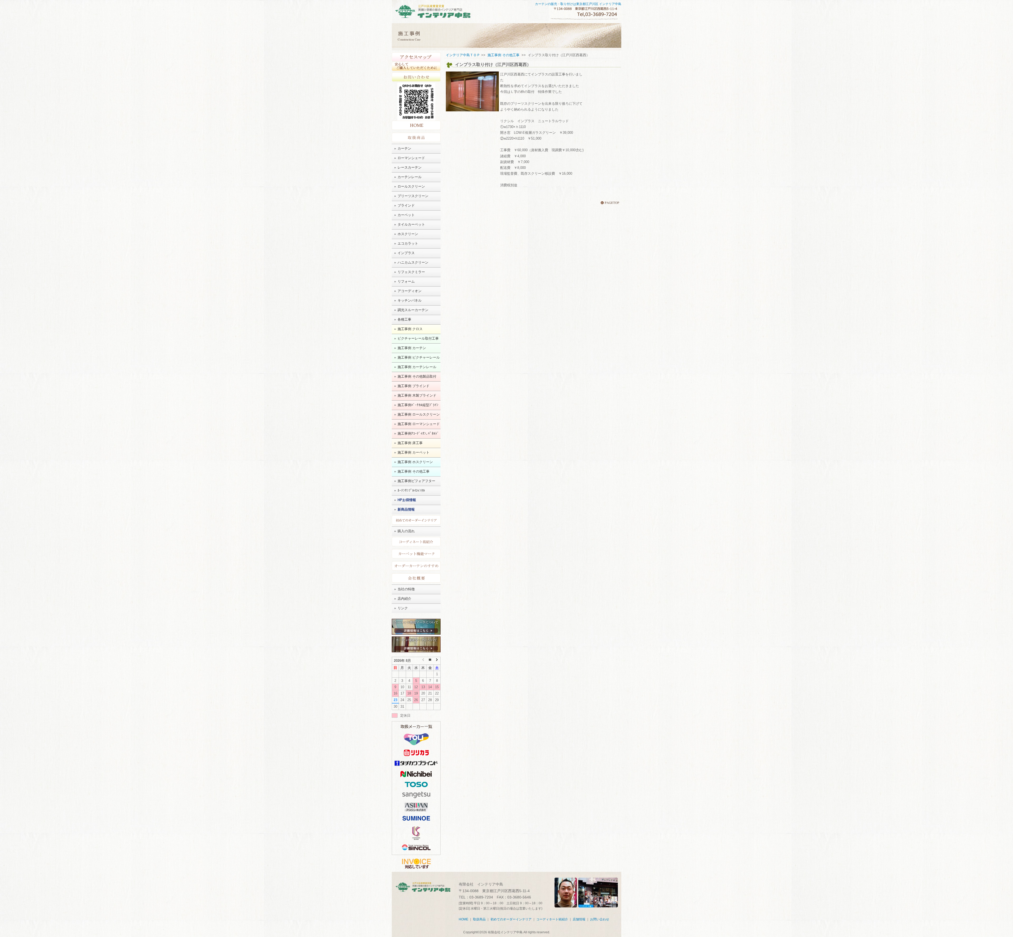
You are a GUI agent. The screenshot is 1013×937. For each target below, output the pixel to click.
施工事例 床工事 (410, 443)
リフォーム (406, 281)
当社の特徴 (406, 589)
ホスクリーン (408, 234)
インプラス (406, 253)
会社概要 (416, 578)
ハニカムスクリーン (413, 262)
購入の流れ (406, 531)
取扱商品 (416, 137)
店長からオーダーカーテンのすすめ (416, 566)
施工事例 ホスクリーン (415, 462)
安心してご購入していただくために (416, 66)
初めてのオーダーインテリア (416, 520)
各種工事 (404, 319)
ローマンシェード (411, 158)
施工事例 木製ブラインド (417, 395)
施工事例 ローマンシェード (419, 424)
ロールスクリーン (411, 186)
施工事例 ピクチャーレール (419, 357)
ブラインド (406, 205)
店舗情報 (579, 919)
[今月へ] (430, 660)
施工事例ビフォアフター (416, 481)
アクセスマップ (416, 57)
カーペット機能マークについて (416, 553)
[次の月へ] (436, 660)
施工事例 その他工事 (413, 471)
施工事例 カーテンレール (417, 367)
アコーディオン (410, 291)
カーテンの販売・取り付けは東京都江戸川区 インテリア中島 (578, 4)
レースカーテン (410, 167)
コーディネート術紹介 (416, 541)
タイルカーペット (411, 224)
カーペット (406, 215)
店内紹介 (404, 599)
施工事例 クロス (410, 329)
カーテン (404, 148)
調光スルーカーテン (413, 310)
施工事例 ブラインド (413, 386)
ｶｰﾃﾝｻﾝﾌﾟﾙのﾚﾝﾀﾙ (411, 490)
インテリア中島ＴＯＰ (463, 55)
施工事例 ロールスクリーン (419, 414)
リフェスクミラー (411, 272)
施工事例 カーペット (413, 452)
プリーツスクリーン (413, 196)
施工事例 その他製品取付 (417, 376)
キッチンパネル (410, 300)
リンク (403, 608)
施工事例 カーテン (412, 348)
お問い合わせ (416, 77)
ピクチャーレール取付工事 (418, 338)
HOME (416, 126)
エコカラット (408, 243)
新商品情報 (406, 509)
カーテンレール (410, 177)
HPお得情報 (407, 500)
